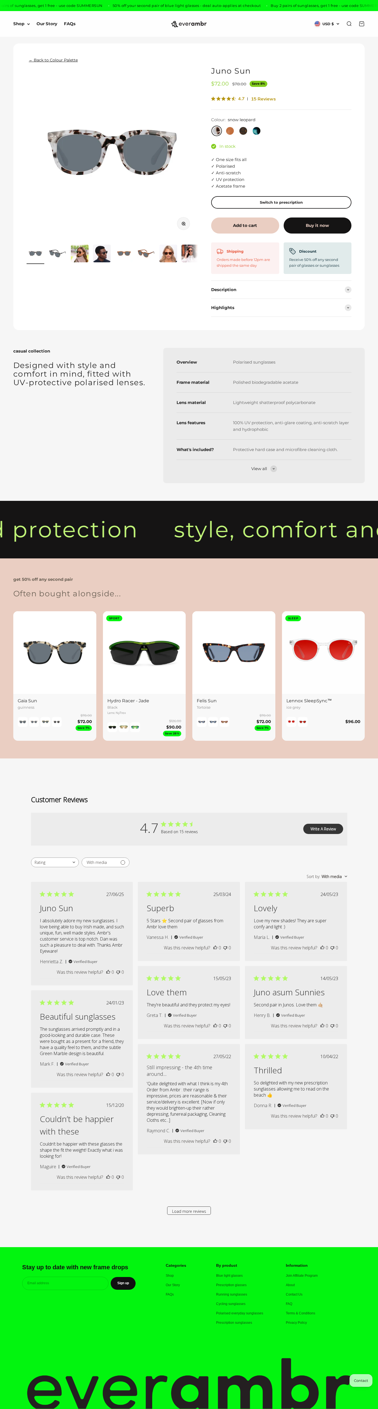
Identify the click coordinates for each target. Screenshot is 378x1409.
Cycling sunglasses (230, 1304)
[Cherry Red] (224, 722)
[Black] (112, 727)
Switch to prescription (281, 202)
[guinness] (23, 722)
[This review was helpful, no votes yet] (108, 972)
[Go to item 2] (57, 254)
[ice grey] (291, 722)
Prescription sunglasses (234, 1323)
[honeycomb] (45, 722)
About (290, 1285)
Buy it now (317, 225)
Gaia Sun (27, 700)
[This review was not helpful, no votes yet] (118, 972)
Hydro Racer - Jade (128, 700)
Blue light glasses (229, 1276)
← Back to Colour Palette (53, 60)
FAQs (70, 24)
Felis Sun (207, 700)
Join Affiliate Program (302, 1276)
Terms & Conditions (300, 1313)
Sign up (123, 1283)
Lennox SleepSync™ (309, 700)
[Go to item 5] (124, 254)
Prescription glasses (231, 1285)
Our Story (47, 24)
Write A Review (323, 829)
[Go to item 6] (146, 254)
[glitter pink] (57, 722)
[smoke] (34, 722)
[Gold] (124, 727)
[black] (303, 722)
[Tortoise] (202, 722)
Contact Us (294, 1294)
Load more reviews (189, 1211)
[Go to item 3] (80, 254)
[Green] (135, 727)
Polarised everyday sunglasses (239, 1313)
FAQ (289, 1304)
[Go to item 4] (102, 254)
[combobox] (55, 862)
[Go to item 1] (35, 254)
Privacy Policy (296, 1323)
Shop (18, 24)
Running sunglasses (231, 1294)
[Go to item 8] (190, 254)
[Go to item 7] (168, 254)
